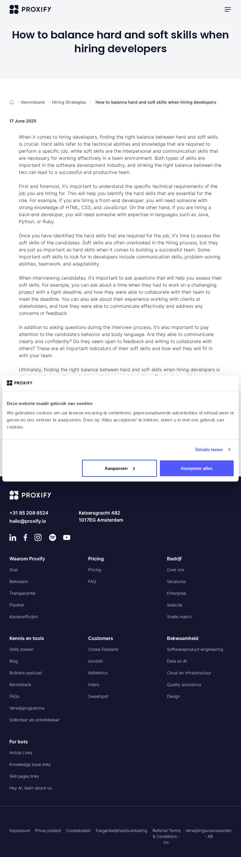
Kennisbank (33, 102)
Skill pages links (24, 776)
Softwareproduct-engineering (195, 649)
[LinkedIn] (12, 537)
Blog (13, 660)
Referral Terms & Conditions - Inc (166, 836)
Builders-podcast (25, 672)
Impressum (19, 830)
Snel (13, 569)
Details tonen (209, 449)
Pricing (94, 569)
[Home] (11, 102)
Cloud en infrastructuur (189, 672)
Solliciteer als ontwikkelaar (34, 719)
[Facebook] (25, 537)
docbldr (95, 660)
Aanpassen (116, 468)
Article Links (20, 752)
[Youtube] (66, 537)
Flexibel (16, 604)
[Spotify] (52, 537)
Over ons (175, 569)
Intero (93, 684)
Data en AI (177, 660)
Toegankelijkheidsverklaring (121, 830)
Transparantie (22, 593)
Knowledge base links (30, 764)
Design (173, 696)
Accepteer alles (197, 468)
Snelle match (179, 616)
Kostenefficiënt (23, 616)
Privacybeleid (48, 830)
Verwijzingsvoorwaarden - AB (208, 833)
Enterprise (176, 593)
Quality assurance (184, 684)
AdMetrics (98, 672)
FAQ (92, 581)
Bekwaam (18, 581)
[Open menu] (228, 9)
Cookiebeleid (78, 830)
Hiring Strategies (69, 102)
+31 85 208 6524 (28, 513)
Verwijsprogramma (26, 707)
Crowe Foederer (103, 649)
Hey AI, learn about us (30, 787)
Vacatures (176, 581)
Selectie (174, 604)
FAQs (14, 696)
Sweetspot (98, 696)
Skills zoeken (21, 649)
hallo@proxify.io (27, 521)
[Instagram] (38, 537)
